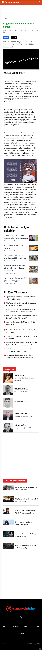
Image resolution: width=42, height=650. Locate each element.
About (5, 626)
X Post (14, 37)
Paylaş (6, 37)
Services (15, 626)
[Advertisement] (21, 456)
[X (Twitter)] (21, 617)
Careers (25, 626)
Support (21, 633)
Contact (36, 626)
